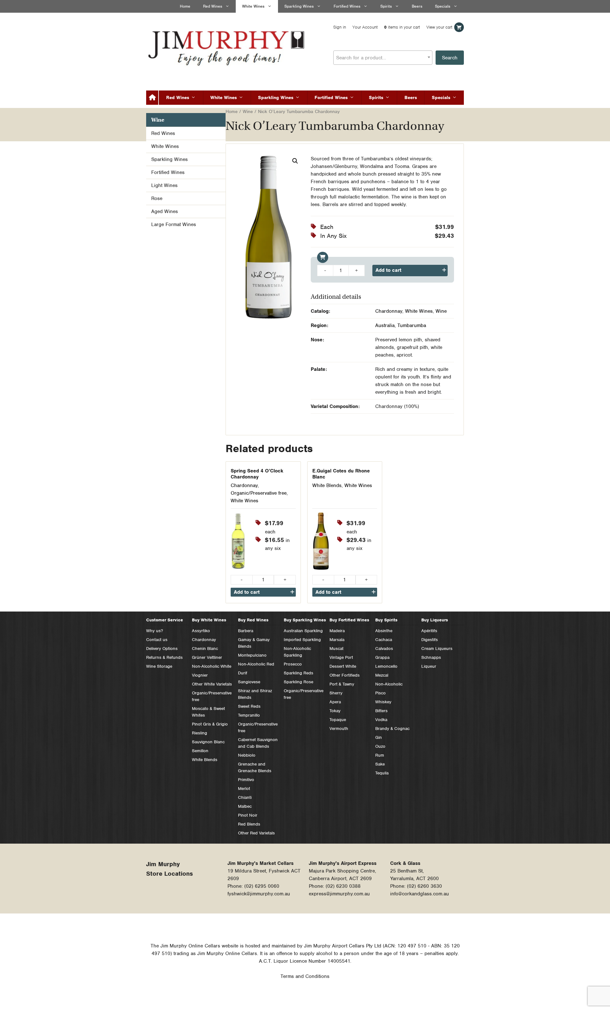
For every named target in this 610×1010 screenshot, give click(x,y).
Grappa (382, 657)
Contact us (156, 639)
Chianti (245, 797)
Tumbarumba (411, 325)
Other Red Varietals (256, 833)
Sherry (335, 693)
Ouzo (380, 746)
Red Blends (249, 824)
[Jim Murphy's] (227, 46)
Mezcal (381, 675)
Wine (248, 111)
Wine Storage (159, 666)
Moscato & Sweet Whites (208, 712)
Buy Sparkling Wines (305, 620)
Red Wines (212, 6)
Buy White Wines (209, 620)
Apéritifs (429, 630)
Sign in (339, 27)
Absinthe (383, 630)
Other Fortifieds (344, 675)
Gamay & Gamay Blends (254, 643)
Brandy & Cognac (392, 728)
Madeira (337, 630)
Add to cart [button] (247, 592)
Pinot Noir (247, 815)
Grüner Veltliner (207, 657)
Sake (380, 764)
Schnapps (431, 657)
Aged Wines (164, 211)
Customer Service (164, 620)
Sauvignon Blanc (208, 742)
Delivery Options (162, 648)
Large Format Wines (173, 224)
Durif (242, 673)
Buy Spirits (386, 620)
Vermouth (338, 728)
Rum (379, 755)
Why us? (154, 630)
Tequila (382, 773)
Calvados (384, 648)
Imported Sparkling (302, 639)
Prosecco (293, 664)
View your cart (439, 27)
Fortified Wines (347, 6)
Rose (156, 198)
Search (450, 58)
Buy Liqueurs (434, 620)
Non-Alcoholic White (211, 666)
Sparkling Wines (299, 6)
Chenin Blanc (205, 648)
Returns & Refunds (164, 657)
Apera (335, 702)
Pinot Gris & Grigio (210, 724)
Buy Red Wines (253, 620)
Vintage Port (341, 657)
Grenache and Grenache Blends (254, 767)
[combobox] (382, 57)
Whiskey (383, 702)
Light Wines (164, 185)
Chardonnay (388, 311)
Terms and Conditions (305, 976)
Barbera (245, 630)
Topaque (337, 719)
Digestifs (429, 639)
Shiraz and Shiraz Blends (255, 694)
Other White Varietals (212, 684)
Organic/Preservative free (259, 493)
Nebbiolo (246, 755)
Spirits (386, 6)
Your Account (365, 27)
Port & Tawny (341, 684)
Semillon (200, 750)
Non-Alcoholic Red (256, 664)
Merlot (244, 788)
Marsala (336, 639)
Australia (385, 325)
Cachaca (383, 639)
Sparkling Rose (298, 682)
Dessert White (342, 666)
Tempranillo (249, 715)
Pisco (380, 693)
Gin (378, 737)
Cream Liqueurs (436, 648)
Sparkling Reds (298, 673)
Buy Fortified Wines (349, 620)
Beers (417, 6)
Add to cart (388, 270)
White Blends (327, 485)
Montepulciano (252, 655)
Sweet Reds (249, 706)
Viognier (200, 675)
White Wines (253, 6)
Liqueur (428, 666)
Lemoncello (386, 666)
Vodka (381, 719)
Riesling (199, 733)
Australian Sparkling (303, 630)
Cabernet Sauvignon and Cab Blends (258, 743)
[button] (295, 161)
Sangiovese (249, 682)
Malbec (245, 806)
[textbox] (383, 58)
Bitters (381, 710)
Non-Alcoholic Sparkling (297, 652)
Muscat (336, 648)
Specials (442, 6)
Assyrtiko (201, 630)
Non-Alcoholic (389, 684)
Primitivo (246, 779)
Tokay (335, 710)
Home (185, 6)
